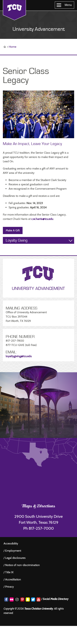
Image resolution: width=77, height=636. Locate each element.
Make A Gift (13, 230)
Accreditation (13, 579)
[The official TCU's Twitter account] (33, 599)
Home (12, 46)
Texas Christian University (38, 608)
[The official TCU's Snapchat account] (27, 599)
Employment (13, 550)
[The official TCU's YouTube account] (38, 599)
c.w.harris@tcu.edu (42, 219)
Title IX (9, 572)
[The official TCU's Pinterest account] (22, 599)
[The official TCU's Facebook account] (6, 599)
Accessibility (11, 543)
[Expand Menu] (70, 240)
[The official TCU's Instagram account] (17, 599)
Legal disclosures (15, 558)
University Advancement (39, 29)
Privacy (9, 586)
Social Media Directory (55, 599)
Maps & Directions (38, 506)
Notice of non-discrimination (22, 565)
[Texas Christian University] (14, 10)
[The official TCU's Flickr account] (11, 599)
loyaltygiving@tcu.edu (19, 356)
